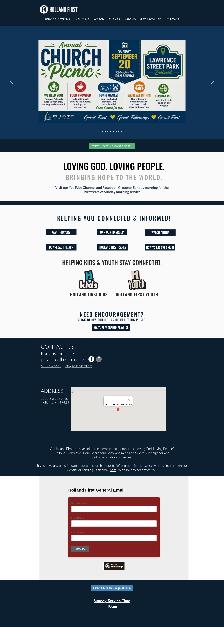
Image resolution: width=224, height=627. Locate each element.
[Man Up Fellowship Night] (118, 131)
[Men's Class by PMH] (107, 131)
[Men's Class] (116, 131)
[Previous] (11, 81)
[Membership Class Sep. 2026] (110, 131)
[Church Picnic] (105, 131)
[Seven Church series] (102, 131)
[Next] (212, 81)
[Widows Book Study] (121, 131)
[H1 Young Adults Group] (113, 131)
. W (119, 470)
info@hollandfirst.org (78, 366)
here (113, 470)
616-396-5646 (51, 366)
